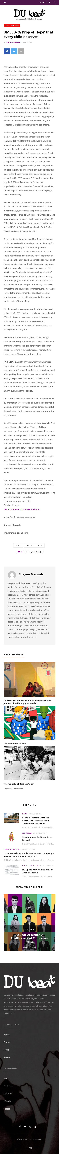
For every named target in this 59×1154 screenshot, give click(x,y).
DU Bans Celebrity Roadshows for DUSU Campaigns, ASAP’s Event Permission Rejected (29, 855)
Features (29, 929)
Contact (7, 1042)
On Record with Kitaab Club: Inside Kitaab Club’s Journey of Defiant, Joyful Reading (27, 702)
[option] (29, 922)
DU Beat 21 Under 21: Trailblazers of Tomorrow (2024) (29, 938)
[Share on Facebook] (7, 51)
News (24, 814)
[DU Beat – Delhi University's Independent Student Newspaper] (29, 14)
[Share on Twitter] (14, 51)
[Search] (54, 2)
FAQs (6, 1049)
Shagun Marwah (13, 42)
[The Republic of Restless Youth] (29, 763)
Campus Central (12, 849)
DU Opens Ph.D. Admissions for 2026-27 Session (37, 871)
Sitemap (7, 1057)
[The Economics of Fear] (29, 723)
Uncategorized (30, 866)
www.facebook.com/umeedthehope (21, 509)
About (6, 1034)
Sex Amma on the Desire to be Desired (37, 838)
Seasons (7, 1108)
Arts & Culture (12, 26)
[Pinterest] (36, 552)
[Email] (41, 552)
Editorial (8, 1093)
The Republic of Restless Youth (19, 784)
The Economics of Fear (15, 743)
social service (34, 545)
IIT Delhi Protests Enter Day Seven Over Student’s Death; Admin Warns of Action (36, 820)
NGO (18, 545)
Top (30, 1148)
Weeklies (8, 1101)
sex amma (27, 833)
